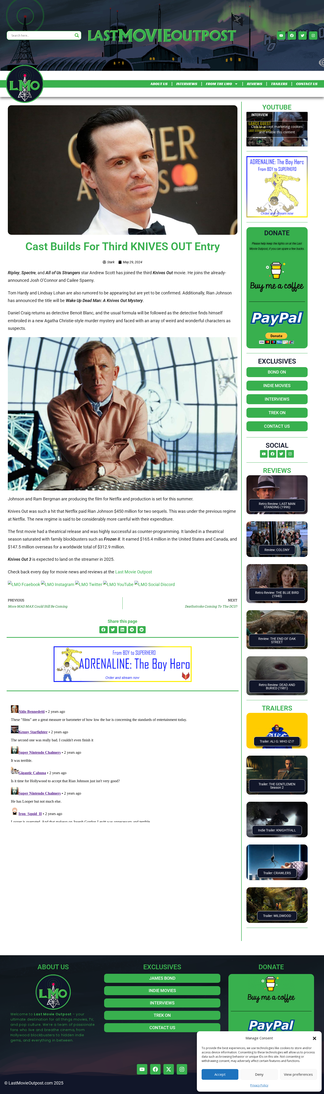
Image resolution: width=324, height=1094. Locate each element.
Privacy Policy (259, 1085)
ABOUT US (158, 83)
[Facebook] (292, 35)
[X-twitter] (168, 1069)
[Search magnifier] (77, 35)
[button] (314, 1038)
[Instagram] (313, 35)
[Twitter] (302, 35)
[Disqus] (122, 762)
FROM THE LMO (219, 83)
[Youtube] (281, 35)
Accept (220, 1074)
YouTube (277, 107)
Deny (259, 1074)
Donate (277, 233)
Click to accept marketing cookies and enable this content (277, 129)
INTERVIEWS (186, 83)
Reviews (277, 471)
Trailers (277, 708)
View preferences (298, 1074)
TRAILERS (279, 83)
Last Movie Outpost (133, 571)
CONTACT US (306, 83)
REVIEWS (254, 83)
